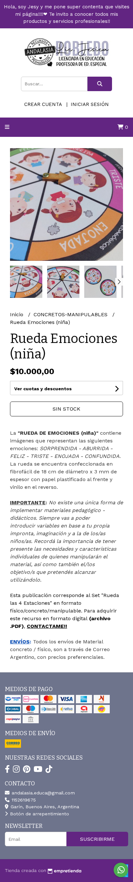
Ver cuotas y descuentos (43, 388)
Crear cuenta (43, 104)
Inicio (17, 314)
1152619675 (23, 799)
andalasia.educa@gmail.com (42, 792)
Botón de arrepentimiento (38, 813)
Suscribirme (97, 839)
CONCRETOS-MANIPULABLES (71, 314)
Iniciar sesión (90, 104)
